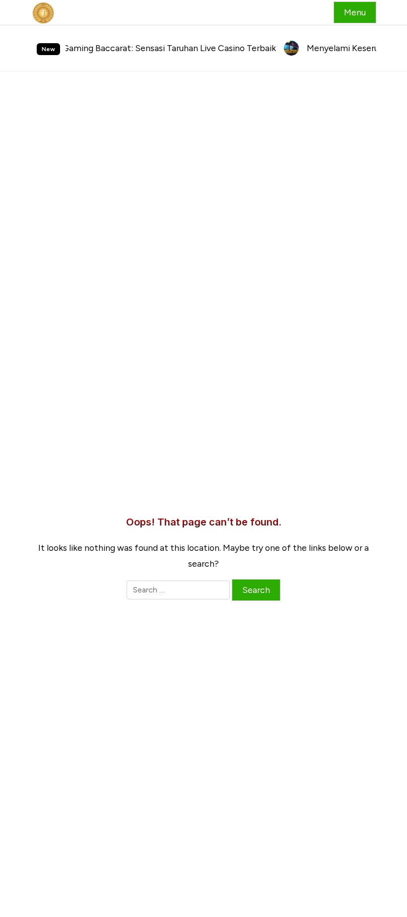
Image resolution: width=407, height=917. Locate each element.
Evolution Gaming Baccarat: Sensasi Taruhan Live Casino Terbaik (138, 48)
